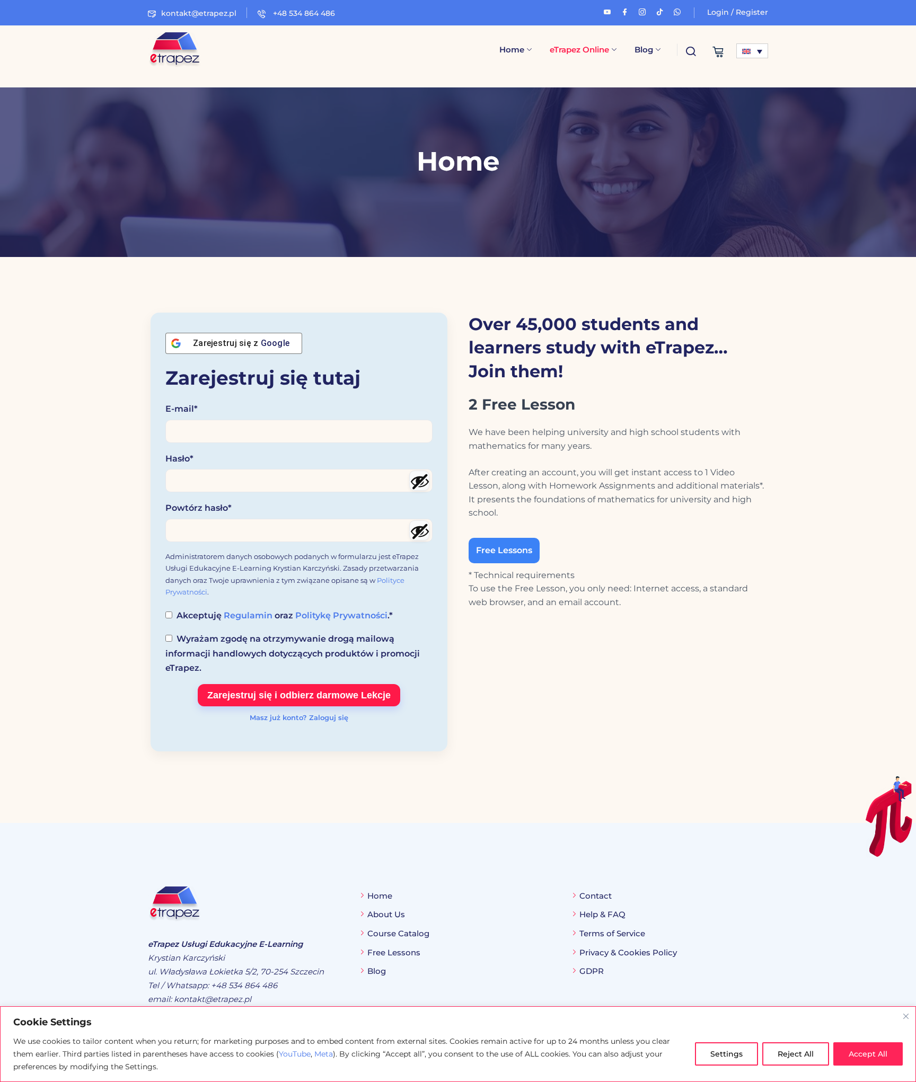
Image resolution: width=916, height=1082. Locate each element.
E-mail (181, 409)
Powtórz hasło (198, 508)
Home (511, 50)
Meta (323, 1054)
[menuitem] (752, 50)
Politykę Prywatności (341, 615)
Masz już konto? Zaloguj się (299, 717)
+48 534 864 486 (303, 13)
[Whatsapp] (677, 10)
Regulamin (248, 615)
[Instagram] (642, 10)
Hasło (179, 459)
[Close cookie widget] (906, 1016)
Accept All (868, 1054)
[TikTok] (659, 10)
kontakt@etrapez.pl (198, 13)
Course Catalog (398, 933)
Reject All (796, 1054)
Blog (644, 50)
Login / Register (737, 12)
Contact (595, 896)
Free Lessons (504, 550)
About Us (386, 914)
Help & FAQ (602, 914)
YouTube (295, 1054)
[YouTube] (607, 10)
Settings (726, 1054)
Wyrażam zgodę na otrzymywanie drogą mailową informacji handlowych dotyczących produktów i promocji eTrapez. (292, 653)
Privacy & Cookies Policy (628, 952)
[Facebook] (624, 10)
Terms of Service (612, 933)
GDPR (591, 971)
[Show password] (419, 481)
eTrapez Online (579, 50)
